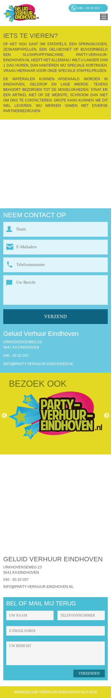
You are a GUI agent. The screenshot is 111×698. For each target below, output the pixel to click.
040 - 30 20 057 (16, 356)
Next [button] (107, 416)
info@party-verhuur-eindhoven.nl (38, 364)
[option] (55, 415)
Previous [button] (4, 416)
